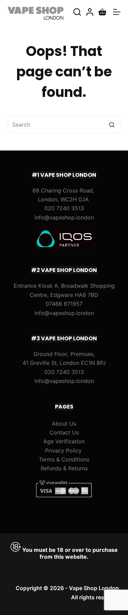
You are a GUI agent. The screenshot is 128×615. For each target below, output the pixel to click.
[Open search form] (77, 12)
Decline (80, 607)
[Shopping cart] (102, 12)
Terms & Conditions (64, 459)
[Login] (90, 12)
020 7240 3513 (64, 208)
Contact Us (64, 432)
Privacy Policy (63, 450)
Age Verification (64, 441)
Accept (47, 607)
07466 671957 (64, 303)
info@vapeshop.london (64, 217)
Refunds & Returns (64, 468)
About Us (64, 423)
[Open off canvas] (116, 12)
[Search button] (111, 124)
